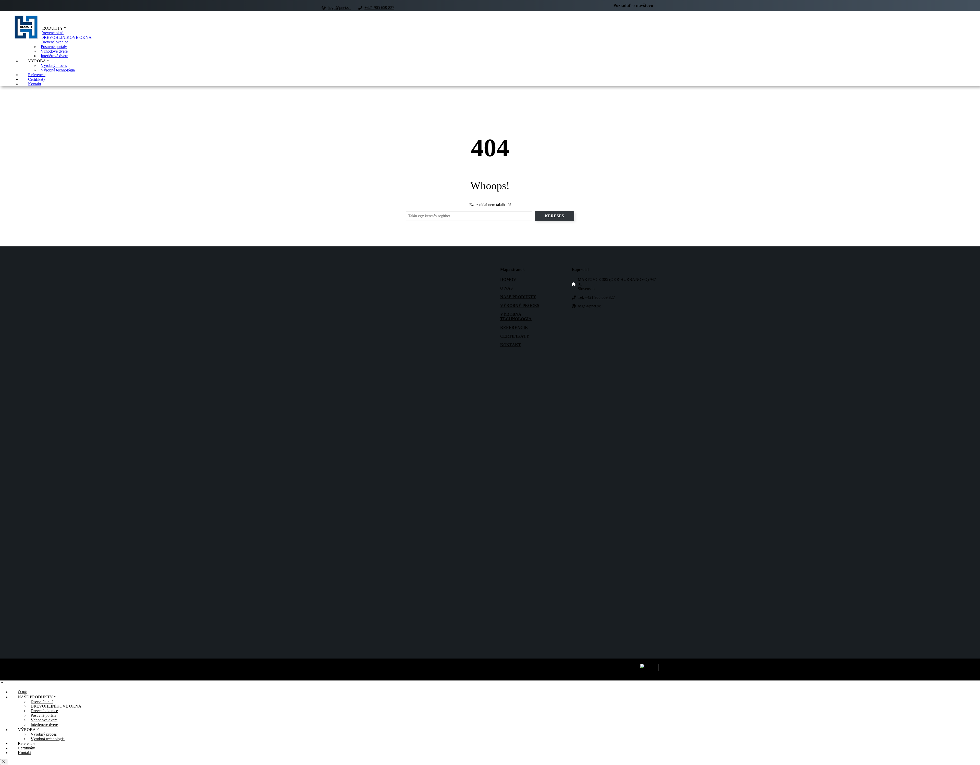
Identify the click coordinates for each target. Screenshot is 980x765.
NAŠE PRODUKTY (518, 297)
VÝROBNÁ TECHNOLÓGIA (516, 316)
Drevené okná (52, 33)
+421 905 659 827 (379, 7)
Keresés (554, 216)
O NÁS (506, 288)
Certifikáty (36, 79)
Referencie (36, 75)
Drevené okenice (54, 42)
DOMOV (508, 279)
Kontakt (34, 84)
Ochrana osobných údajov (477, 671)
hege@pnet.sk (339, 7)
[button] (2, 683)
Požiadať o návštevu (633, 5)
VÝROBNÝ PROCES (519, 305)
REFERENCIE (514, 327)
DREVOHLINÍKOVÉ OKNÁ (66, 37)
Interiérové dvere (54, 56)
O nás (22, 692)
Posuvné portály (54, 46)
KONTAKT (510, 345)
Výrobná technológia (58, 70)
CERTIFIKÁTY (514, 336)
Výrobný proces (54, 65)
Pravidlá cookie (510, 671)
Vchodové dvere (54, 51)
